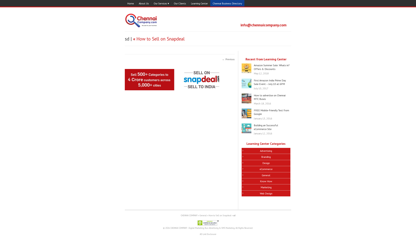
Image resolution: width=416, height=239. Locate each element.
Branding (266, 156)
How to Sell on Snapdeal (159, 39)
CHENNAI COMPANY (189, 215)
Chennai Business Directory (227, 3)
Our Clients (180, 3)
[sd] (177, 89)
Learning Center (199, 3)
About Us (144, 3)
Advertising (266, 150)
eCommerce (266, 169)
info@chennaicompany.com (263, 24)
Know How (266, 181)
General (266, 175)
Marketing (266, 187)
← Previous (228, 59)
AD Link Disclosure (208, 234)
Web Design (266, 193)
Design (266, 163)
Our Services (160, 3)
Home (130, 3)
